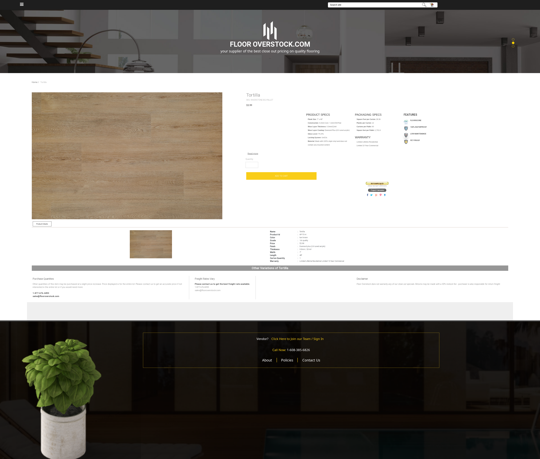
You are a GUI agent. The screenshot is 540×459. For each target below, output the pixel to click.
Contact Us (311, 360)
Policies (287, 360)
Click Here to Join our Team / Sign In (297, 339)
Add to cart (281, 176)
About (267, 360)
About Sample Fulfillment (377, 186)
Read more (253, 153)
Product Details (42, 224)
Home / (35, 82)
